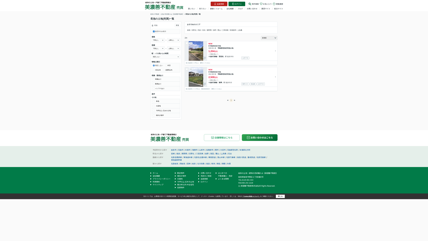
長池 (219, 46)
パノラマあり (160, 88)
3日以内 (158, 70)
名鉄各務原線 (176, 157)
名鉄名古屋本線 (200, 157)
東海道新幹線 (176, 160)
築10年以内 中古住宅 (185, 184)
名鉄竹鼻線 (213, 56)
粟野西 (209, 30)
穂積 (223, 163)
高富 (199, 30)
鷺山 (219, 30)
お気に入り (267, 4)
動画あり (158, 84)
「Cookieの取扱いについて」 (251, 196)
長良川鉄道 (241, 157)
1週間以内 (168, 70)
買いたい (191, 8)
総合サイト (278, 8)
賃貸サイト (265, 8)
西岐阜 (182, 163)
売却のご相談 (206, 176)
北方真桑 (201, 163)
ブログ (240, 8)
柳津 (220, 82)
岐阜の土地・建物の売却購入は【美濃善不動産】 (258, 173)
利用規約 (156, 181)
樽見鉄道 (212, 157)
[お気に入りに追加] (204, 58)
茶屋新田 (233, 30)
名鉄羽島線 (261, 157)
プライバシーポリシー (162, 178)
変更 (177, 25)
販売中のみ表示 (160, 31)
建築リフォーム (216, 8)
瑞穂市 (195, 150)
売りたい (202, 8)
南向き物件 (160, 115)
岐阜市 (173, 150)
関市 (217, 150)
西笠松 (221, 56)
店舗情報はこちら (224, 137)
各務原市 (209, 150)
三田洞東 (225, 30)
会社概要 (230, 8)
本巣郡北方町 (245, 150)
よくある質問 (223, 178)
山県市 (202, 150)
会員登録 (220, 4)
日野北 (194, 30)
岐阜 (194, 163)
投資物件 (180, 187)
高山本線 (221, 157)
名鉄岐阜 (174, 163)
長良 (203, 30)
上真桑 (240, 30)
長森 (208, 163)
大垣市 (223, 150)
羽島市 (180, 150)
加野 (214, 30)
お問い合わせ (252, 8)
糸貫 (229, 163)
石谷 (230, 153)
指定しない (159, 65)
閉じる (280, 196)
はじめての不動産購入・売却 (225, 174)
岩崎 (188, 30)
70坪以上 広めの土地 (163, 110)
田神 (188, 163)
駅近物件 (180, 173)
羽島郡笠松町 (214, 46)
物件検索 (255, 4)
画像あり (158, 79)
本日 (169, 65)
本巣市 (187, 150)
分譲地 (158, 106)
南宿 (218, 163)
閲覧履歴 (279, 4)
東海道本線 (188, 157)
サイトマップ (158, 184)
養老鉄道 (251, 157)
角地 (157, 101)
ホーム (155, 173)
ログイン (238, 4)
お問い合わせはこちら (262, 137)
